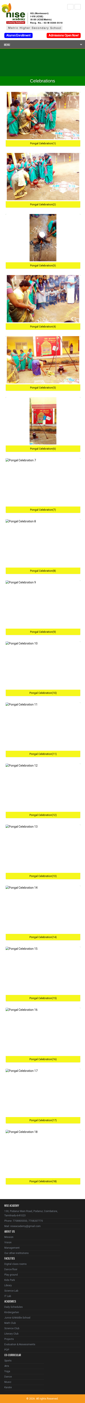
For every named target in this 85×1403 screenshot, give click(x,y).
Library (8, 1285)
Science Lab (11, 1290)
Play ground (11, 1274)
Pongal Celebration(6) (43, 448)
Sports (8, 1360)
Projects (9, 1339)
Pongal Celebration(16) (43, 1059)
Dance (8, 1376)
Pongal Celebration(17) (43, 1120)
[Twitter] (77, 6)
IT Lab (7, 1296)
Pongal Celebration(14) (43, 937)
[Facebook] (70, 6)
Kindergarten (11, 1312)
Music (7, 1382)
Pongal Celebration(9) (43, 631)
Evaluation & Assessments (19, 1344)
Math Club (10, 1323)
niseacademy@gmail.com (25, 1226)
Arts (6, 1366)
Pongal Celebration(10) (43, 692)
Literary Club (11, 1333)
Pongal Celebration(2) (43, 204)
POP (6, 1349)
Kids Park (9, 1280)
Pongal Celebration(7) (43, 509)
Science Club (11, 1328)
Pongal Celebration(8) (43, 570)
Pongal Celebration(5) (43, 387)
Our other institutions (16, 1253)
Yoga (7, 1371)
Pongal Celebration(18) (43, 1181)
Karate (8, 1387)
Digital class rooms (15, 1264)
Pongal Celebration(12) (43, 815)
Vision (8, 1242)
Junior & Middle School (17, 1317)
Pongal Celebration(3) (43, 265)
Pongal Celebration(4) (43, 326)
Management (12, 1247)
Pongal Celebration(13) (43, 876)
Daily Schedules (13, 1307)
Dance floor (10, 1269)
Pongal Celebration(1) (43, 143)
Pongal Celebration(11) (43, 753)
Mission (8, 1237)
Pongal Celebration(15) (43, 998)
